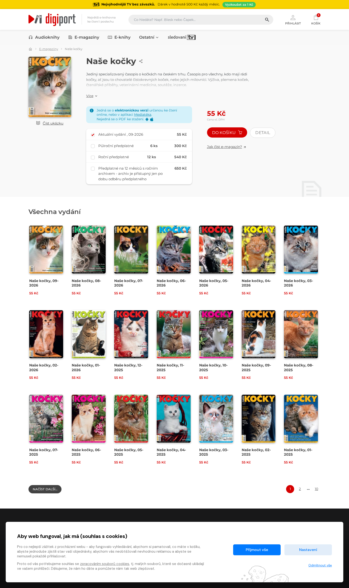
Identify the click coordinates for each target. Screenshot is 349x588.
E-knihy (122, 37)
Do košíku (224, 132)
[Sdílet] (141, 61)
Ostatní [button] (146, 37)
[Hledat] (268, 20)
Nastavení (308, 549)
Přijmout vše (257, 549)
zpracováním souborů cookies (104, 563)
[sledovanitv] (182, 37)
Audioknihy (47, 37)
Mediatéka (142, 114)
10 (316, 489)
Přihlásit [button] (293, 23)
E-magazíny (87, 37)
